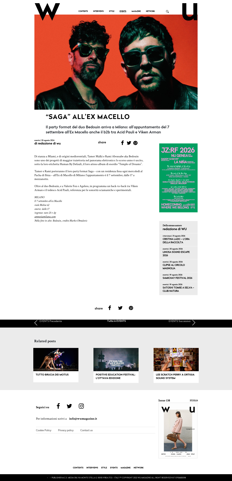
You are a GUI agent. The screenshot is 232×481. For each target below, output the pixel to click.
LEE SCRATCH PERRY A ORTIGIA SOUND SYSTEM (175, 377)
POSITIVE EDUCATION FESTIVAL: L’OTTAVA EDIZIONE (115, 377)
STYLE (111, 11)
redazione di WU (49, 143)
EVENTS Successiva (179, 321)
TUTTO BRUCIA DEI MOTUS (52, 375)
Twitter (129, 144)
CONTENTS (83, 11)
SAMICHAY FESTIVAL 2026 (177, 278)
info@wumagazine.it (83, 419)
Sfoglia (194, 400)
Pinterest (135, 144)
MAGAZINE (136, 11)
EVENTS (123, 11)
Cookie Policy (43, 430)
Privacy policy (66, 430)
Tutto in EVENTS (116, 321)
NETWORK (150, 11)
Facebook (122, 144)
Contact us (86, 430)
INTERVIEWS (98, 11)
